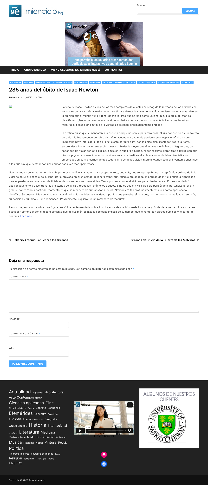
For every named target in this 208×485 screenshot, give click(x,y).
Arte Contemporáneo (25, 397)
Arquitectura (54, 392)
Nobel (39, 442)
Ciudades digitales (17, 408)
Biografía (28, 83)
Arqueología (38, 392)
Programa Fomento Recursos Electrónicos (31, 453)
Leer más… (27, 216)
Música (15, 442)
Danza (31, 408)
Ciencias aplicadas (26, 403)
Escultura (40, 413)
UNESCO (15, 463)
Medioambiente (17, 437)
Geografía (51, 419)
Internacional (57, 426)
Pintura (51, 442)
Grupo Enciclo (35, 69)
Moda (62, 437)
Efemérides (95, 83)
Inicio (15, 69)
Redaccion (14, 97)
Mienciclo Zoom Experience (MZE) (75, 69)
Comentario (18, 276)
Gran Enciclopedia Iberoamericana (119, 83)
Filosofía (15, 419)
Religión (15, 458)
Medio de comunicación (42, 437)
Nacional (28, 442)
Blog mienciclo (36, 480)
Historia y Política (146, 83)
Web (11, 347)
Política (16, 448)
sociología (29, 458)
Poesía (62, 442)
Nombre (15, 319)
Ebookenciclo (80, 83)
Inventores (13, 433)
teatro (51, 458)
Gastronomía (37, 420)
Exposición (53, 414)
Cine (50, 403)
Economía (54, 407)
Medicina (48, 432)
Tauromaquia (41, 459)
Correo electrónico (24, 333)
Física (27, 419)
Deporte (40, 407)
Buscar (141, 5)
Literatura (29, 432)
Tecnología (187, 83)
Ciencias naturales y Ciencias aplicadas (54, 83)
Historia (37, 425)
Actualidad (20, 391)
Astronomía (15, 83)
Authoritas (114, 69)
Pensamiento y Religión (168, 83)
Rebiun (57, 454)
